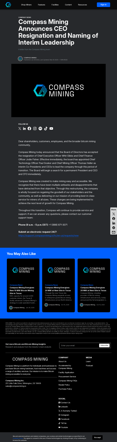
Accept (97, 437)
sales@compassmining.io (15, 386)
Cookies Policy (18, 438)
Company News (24, 17)
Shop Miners (26, 5)
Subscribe (104, 345)
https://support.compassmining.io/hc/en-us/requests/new (48, 235)
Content (68, 5)
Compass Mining (30, 58)
